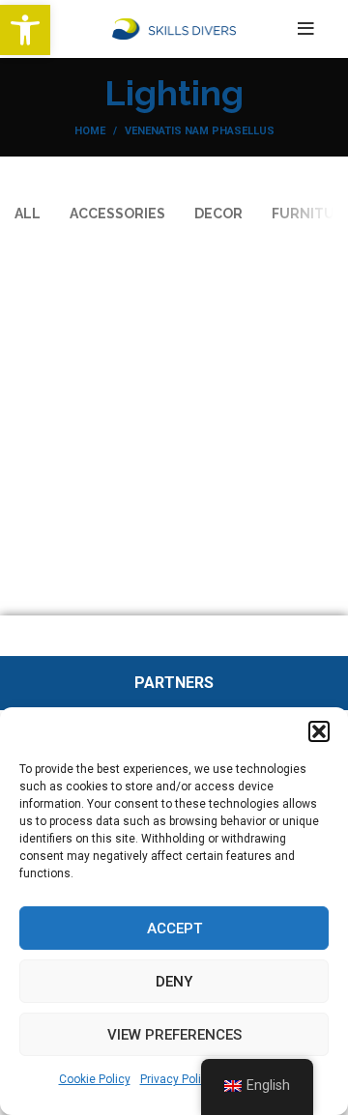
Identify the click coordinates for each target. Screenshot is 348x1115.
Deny (174, 981)
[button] (319, 731)
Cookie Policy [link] (94, 1079)
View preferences (174, 1035)
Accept (174, 928)
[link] (25, 30)
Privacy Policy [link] (177, 1079)
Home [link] (89, 131)
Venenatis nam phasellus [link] (200, 131)
